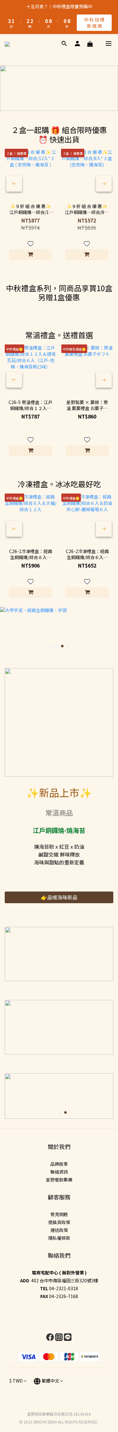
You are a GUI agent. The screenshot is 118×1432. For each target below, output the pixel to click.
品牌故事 (59, 1164)
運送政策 (59, 1230)
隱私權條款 (59, 1238)
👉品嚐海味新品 (59, 897)
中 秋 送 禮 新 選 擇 (94, 22)
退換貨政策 (59, 1222)
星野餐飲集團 (59, 1179)
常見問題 (59, 1214)
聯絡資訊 (59, 1172)
